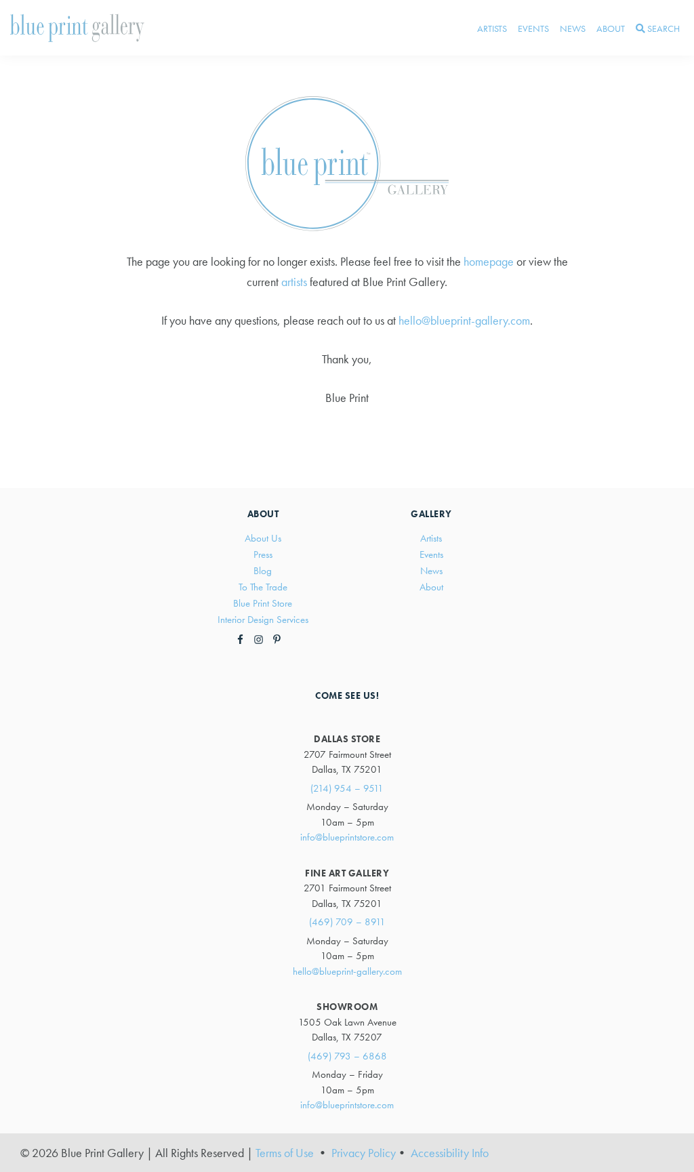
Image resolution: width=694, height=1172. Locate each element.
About (431, 587)
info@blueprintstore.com (347, 837)
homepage (489, 261)
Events (431, 554)
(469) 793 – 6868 (347, 1056)
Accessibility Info (450, 1152)
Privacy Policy (363, 1152)
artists (294, 281)
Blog (262, 571)
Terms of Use (285, 1152)
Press (262, 554)
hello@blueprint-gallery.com (464, 320)
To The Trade (263, 587)
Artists (431, 538)
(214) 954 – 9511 (347, 788)
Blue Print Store (262, 603)
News (431, 571)
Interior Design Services (263, 619)
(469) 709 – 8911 (347, 922)
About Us (263, 538)
